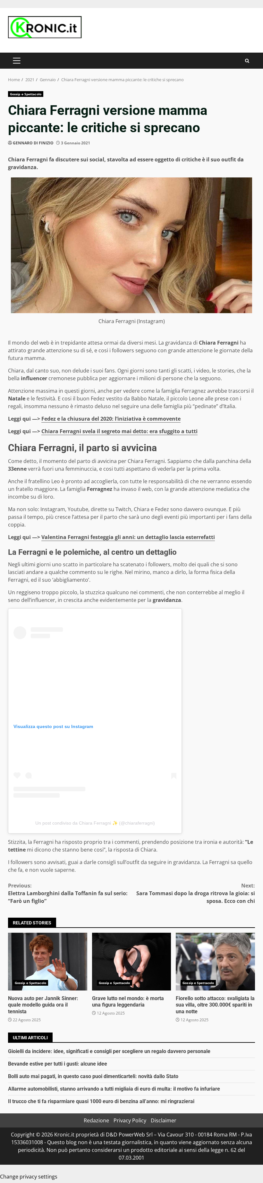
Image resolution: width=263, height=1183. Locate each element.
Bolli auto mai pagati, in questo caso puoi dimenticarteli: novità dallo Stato (93, 1076)
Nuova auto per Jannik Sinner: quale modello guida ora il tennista (47, 961)
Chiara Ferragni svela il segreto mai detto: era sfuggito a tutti (119, 431)
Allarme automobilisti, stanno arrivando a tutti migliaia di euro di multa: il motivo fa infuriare (114, 1089)
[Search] (247, 61)
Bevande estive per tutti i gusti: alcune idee (57, 1064)
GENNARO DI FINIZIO (33, 143)
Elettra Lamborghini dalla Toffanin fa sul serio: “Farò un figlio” (68, 893)
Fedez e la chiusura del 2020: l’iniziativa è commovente (111, 418)
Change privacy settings (28, 1176)
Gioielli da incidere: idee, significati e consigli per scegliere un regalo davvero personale (109, 1051)
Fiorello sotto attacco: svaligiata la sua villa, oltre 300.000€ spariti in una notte (215, 961)
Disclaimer (163, 1120)
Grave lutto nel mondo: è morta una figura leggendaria (131, 961)
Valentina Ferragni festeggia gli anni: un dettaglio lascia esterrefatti (128, 537)
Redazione (96, 1120)
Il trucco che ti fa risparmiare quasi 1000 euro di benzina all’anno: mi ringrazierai (101, 1101)
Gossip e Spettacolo (25, 94)
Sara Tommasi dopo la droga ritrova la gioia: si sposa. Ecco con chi (195, 893)
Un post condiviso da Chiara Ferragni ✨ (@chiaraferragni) (95, 823)
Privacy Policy (130, 1120)
